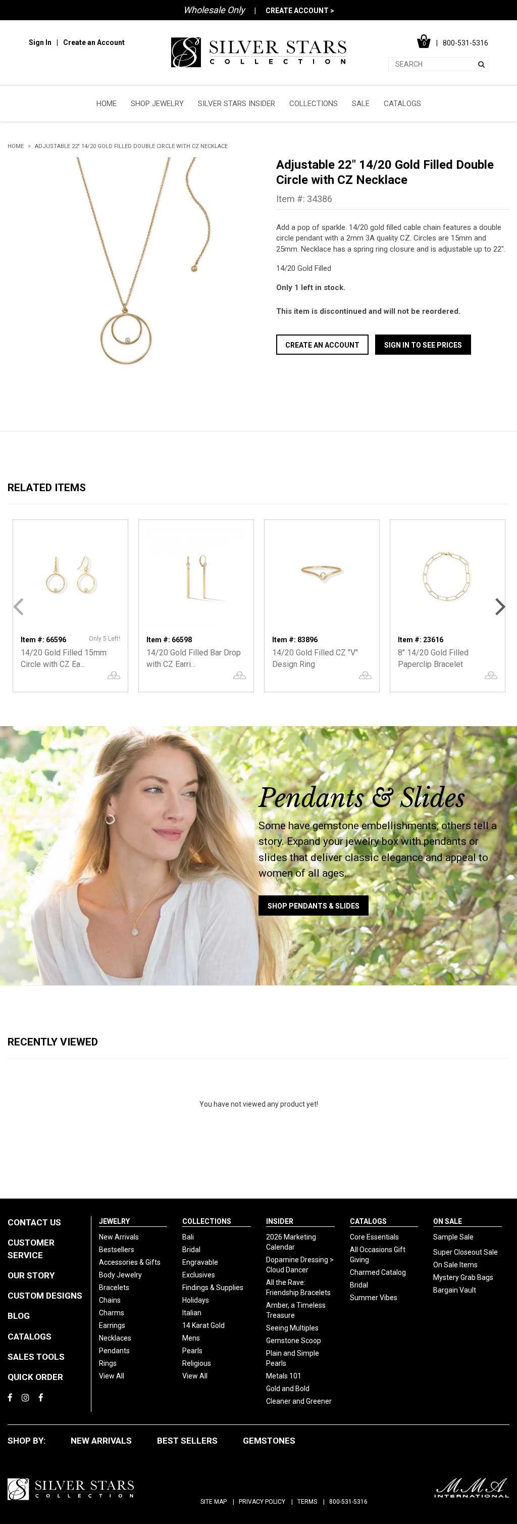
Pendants (114, 1351)
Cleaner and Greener (299, 1401)
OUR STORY (31, 1275)
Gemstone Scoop (293, 1341)
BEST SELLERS (187, 1441)
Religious (196, 1363)
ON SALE (447, 1221)
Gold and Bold (287, 1389)
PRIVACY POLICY (262, 1501)
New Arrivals (119, 1237)
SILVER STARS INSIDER (236, 103)
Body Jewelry (120, 1275)
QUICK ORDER (35, 1377)
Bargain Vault (454, 1290)
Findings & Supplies (212, 1287)
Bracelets (114, 1287)
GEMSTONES (269, 1441)
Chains (110, 1300)
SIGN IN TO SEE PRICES (423, 345)
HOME (106, 103)
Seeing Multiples (292, 1328)
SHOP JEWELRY (157, 103)
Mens (191, 1338)
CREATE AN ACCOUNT (322, 345)
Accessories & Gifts (130, 1262)
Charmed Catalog (378, 1272)
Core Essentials (374, 1237)
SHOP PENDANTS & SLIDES (313, 906)
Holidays (195, 1300)
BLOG (19, 1316)
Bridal (191, 1250)
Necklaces (115, 1338)
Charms (111, 1313)
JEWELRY (114, 1221)
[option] (124, 274)
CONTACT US (34, 1222)
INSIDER (279, 1221)
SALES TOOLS (36, 1357)
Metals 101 (283, 1376)
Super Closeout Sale (465, 1252)
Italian (191, 1313)
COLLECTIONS (313, 103)
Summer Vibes (373, 1298)
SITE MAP (213, 1501)
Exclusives (198, 1275)
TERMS (307, 1501)
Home (16, 146)
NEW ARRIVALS (101, 1441)
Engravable (200, 1262)
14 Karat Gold (203, 1325)
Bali (188, 1237)
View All (111, 1376)
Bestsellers (116, 1250)
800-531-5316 (348, 1501)
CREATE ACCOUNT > (300, 11)
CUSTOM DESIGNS (45, 1296)
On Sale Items (455, 1265)
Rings (108, 1363)
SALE (361, 103)
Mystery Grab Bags (463, 1277)
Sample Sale (453, 1237)
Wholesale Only (214, 10)
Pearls (192, 1351)
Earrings (112, 1325)
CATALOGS (402, 103)
